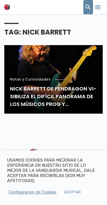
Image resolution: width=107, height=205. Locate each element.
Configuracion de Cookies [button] (32, 192)
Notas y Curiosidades (30, 79)
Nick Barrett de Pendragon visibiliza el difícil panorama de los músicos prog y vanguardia (53, 96)
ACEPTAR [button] (72, 192)
